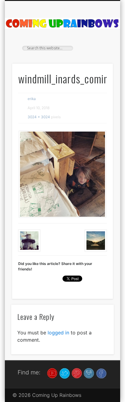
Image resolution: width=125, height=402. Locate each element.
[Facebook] (101, 373)
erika (32, 98)
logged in (58, 333)
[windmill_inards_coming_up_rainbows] (62, 174)
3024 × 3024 (39, 117)
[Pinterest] (77, 373)
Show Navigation (98, 54)
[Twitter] (64, 373)
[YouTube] (52, 373)
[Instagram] (89, 373)
